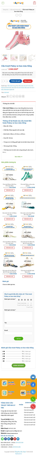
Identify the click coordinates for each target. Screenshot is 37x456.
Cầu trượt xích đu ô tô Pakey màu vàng (9, 213)
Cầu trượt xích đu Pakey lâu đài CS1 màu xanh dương (9, 271)
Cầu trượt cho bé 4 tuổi (17, 87)
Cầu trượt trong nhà (15, 9)
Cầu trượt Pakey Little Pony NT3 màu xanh (9, 242)
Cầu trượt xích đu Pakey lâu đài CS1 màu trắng (28, 242)
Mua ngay (28, 81)
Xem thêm (18, 156)
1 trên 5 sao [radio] (18, 304)
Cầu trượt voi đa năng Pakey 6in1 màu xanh (27, 213)
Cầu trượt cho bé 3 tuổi (29, 420)
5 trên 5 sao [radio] (31, 305)
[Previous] (4, 35)
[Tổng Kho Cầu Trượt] (18, 3)
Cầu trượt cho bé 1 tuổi (29, 415)
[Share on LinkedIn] (23, 96)
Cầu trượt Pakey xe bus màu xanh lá (28, 185)
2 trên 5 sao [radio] (21, 304)
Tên (5, 322)
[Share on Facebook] (10, 96)
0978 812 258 (12, 428)
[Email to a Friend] (17, 96)
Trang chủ (5, 9)
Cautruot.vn (18, 453)
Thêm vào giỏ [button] (27, 190)
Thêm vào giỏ (15, 81)
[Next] (32, 35)
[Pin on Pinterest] (20, 96)
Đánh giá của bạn (10, 299)
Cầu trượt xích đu (28, 407)
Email (6, 330)
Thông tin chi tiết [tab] (9, 103)
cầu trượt (6, 92)
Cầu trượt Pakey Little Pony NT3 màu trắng (9, 185)
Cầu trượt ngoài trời (9, 89)
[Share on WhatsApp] (7, 96)
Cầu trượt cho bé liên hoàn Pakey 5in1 (27, 271)
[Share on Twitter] (13, 96)
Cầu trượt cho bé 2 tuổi (24, 85)
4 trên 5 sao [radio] (28, 305)
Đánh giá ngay (18, 365)
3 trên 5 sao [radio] (24, 304)
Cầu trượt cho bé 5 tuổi (29, 424)
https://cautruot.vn (12, 433)
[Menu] (2, 3)
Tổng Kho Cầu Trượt (20, 451)
